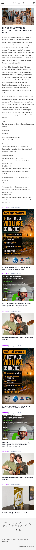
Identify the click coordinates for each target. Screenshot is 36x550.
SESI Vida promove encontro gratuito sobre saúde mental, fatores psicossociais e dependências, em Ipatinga (16, 305)
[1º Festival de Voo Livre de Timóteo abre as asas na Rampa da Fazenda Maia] (18, 210)
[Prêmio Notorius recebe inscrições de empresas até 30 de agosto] (18, 487)
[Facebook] (30, 2)
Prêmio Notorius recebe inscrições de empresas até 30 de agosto (14, 513)
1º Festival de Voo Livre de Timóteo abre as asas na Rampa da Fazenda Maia (16, 268)
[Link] (18, 2)
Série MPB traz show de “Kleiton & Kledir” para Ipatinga (17, 338)
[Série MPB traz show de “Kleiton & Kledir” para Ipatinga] (18, 314)
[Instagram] (34, 3)
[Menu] (2, 2)
